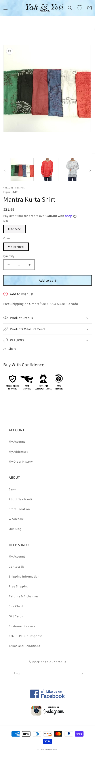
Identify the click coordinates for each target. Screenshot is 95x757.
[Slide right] (90, 171)
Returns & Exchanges (23, 596)
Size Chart (16, 606)
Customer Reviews (22, 626)
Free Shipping (18, 586)
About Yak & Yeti (20, 499)
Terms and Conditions (24, 646)
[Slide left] (5, 171)
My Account (17, 442)
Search (14, 489)
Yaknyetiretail (51, 749)
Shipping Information (24, 576)
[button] (5, 8)
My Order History (21, 462)
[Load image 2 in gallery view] (47, 169)
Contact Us (17, 567)
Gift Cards (16, 616)
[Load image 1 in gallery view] (22, 169)
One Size (14, 229)
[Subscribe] (81, 674)
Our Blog (15, 529)
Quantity (8, 256)
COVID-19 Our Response (26, 636)
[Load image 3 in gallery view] (72, 169)
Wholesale (16, 519)
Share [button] (12, 349)
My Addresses (18, 452)
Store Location (19, 509)
